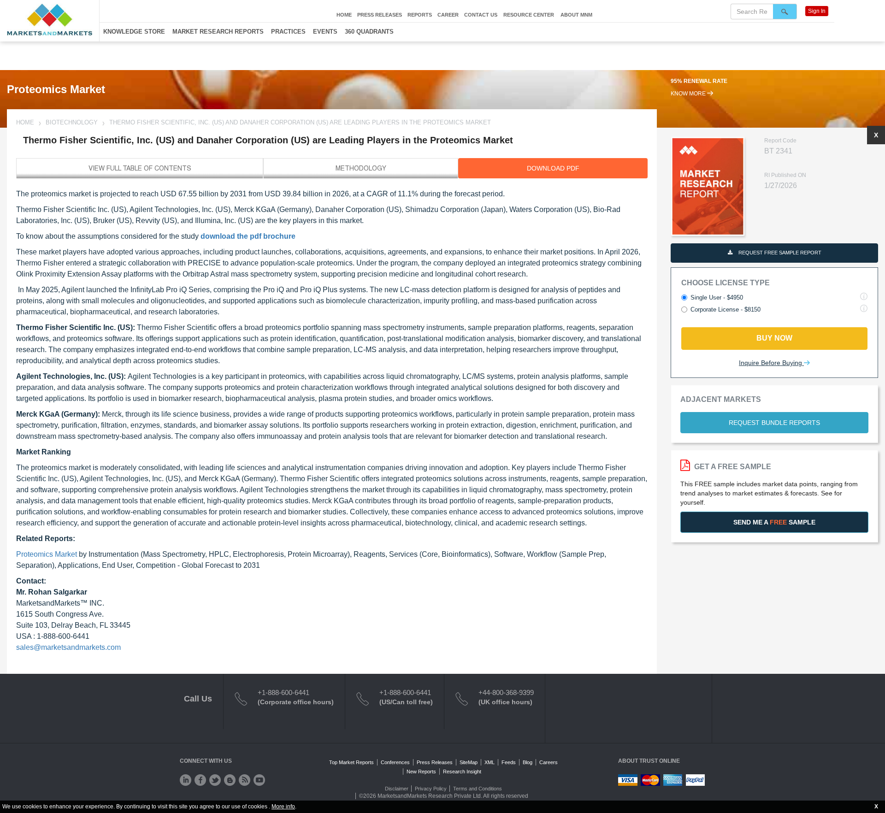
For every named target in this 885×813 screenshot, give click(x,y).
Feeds (509, 762)
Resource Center (528, 15)
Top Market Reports (351, 762)
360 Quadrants (369, 31)
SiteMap (469, 762)
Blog (527, 762)
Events (325, 31)
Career (448, 15)
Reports (419, 15)
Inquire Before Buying (771, 362)
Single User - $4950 (716, 297)
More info (283, 806)
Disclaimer (396, 788)
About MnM (576, 15)
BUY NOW (774, 338)
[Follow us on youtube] (259, 780)
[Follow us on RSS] (244, 780)
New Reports (421, 771)
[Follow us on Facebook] (200, 780)
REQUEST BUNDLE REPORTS (774, 422)
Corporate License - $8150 (725, 309)
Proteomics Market (46, 554)
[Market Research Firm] (49, 19)
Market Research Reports (218, 31)
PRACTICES (288, 31)
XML (489, 762)
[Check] (185, 780)
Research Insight (462, 771)
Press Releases (379, 15)
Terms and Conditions (477, 788)
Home (344, 15)
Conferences (395, 762)
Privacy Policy (431, 788)
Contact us (480, 15)
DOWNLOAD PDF (553, 168)
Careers (548, 762)
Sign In (817, 11)
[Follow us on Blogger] (230, 780)
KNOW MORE (689, 93)
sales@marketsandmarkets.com (68, 647)
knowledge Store (134, 31)
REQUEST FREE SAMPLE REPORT (779, 252)
